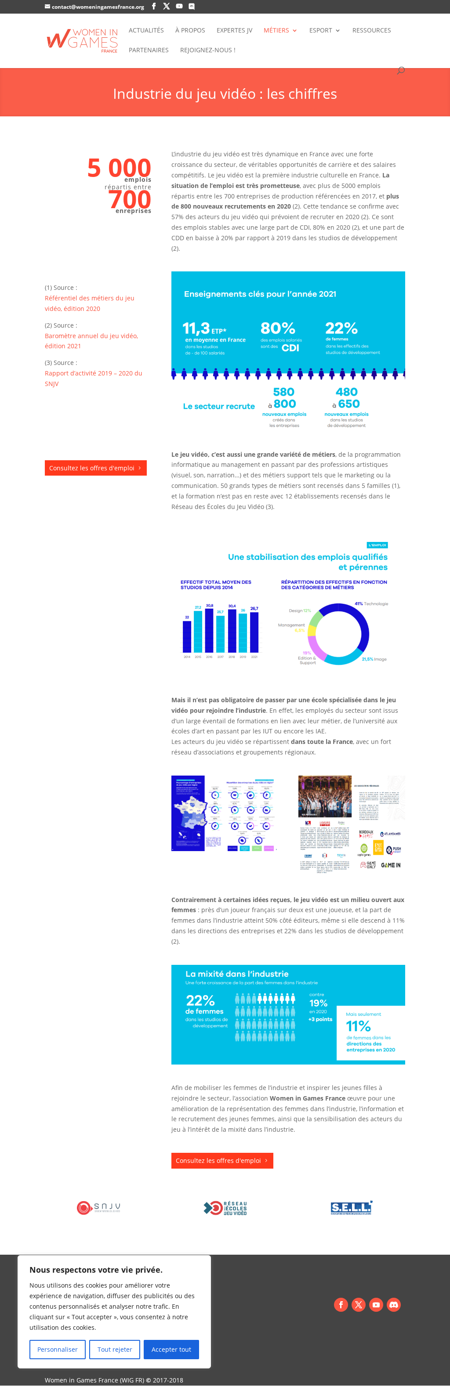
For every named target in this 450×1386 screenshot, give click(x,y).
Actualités (146, 30)
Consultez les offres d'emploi (91, 468)
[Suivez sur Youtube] (376, 1305)
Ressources (371, 30)
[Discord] (394, 1305)
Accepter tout (171, 1349)
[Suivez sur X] (359, 1305)
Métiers (276, 30)
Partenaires (149, 50)
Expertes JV (234, 30)
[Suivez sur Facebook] (341, 1305)
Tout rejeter (115, 1349)
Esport (320, 30)
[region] (114, 1311)
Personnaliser (57, 1349)
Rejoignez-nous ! (208, 50)
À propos (190, 30)
